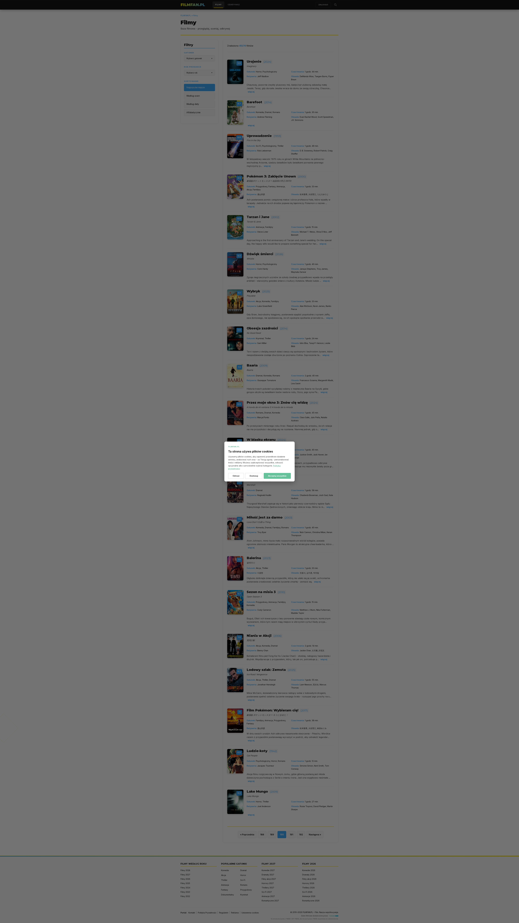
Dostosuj (254, 476)
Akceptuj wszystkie (277, 476)
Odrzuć (236, 476)
